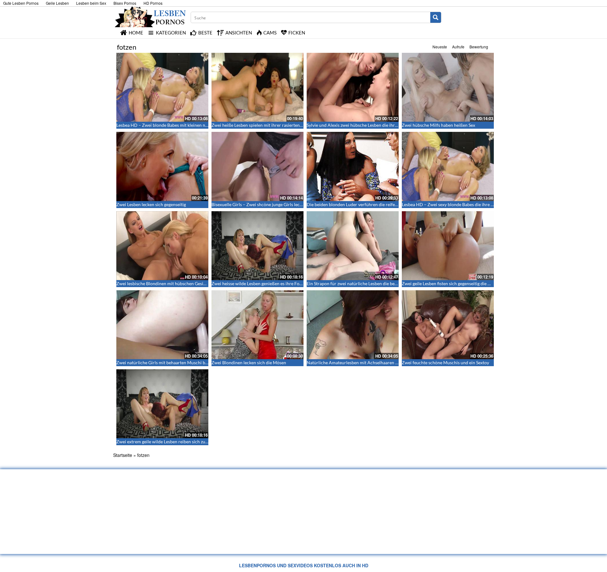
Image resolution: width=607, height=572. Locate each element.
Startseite (122, 455)
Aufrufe (458, 46)
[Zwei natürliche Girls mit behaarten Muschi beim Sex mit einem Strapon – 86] (162, 324)
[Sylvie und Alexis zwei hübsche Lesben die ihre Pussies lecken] (353, 87)
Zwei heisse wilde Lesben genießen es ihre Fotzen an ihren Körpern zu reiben (286, 283)
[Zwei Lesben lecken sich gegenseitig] (162, 166)
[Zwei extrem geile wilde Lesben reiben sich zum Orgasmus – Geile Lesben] (162, 403)
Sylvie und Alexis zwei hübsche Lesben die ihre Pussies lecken (366, 125)
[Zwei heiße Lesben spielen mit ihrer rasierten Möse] (258, 87)
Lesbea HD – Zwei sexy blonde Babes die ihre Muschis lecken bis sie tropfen (475, 204)
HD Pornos (153, 3)
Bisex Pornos (124, 3)
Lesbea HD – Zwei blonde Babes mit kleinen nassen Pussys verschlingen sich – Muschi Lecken (207, 125)
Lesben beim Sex (91, 3)
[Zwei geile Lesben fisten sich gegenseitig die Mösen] (448, 245)
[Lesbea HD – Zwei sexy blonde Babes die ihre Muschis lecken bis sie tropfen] (448, 166)
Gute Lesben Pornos (21, 3)
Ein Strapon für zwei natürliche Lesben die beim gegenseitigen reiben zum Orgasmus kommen (398, 283)
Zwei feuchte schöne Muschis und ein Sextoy (445, 362)
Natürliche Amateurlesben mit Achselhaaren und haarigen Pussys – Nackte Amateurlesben (395, 362)
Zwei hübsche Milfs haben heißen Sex (438, 125)
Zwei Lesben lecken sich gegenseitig (151, 204)
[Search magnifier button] (435, 17)
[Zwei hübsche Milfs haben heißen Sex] (448, 87)
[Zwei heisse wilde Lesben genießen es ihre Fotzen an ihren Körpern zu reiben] (258, 245)
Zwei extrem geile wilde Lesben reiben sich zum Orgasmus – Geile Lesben (187, 441)
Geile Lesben (57, 3)
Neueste (439, 46)
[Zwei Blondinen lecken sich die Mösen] (258, 324)
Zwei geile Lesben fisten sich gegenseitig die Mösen (451, 283)
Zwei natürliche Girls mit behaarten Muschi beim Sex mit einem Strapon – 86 (191, 362)
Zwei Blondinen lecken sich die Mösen (249, 362)
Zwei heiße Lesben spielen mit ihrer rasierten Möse (261, 125)
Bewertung (478, 46)
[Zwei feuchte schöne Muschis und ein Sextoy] (448, 324)
